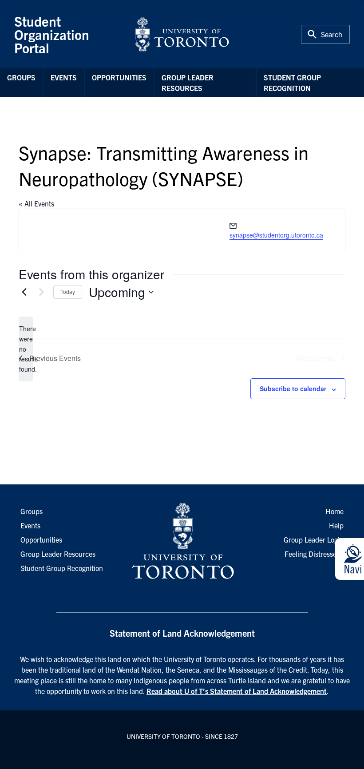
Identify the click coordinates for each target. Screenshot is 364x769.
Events (64, 77)
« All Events (36, 203)
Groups (21, 77)
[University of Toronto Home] (182, 34)
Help (336, 525)
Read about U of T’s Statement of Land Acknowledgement (236, 690)
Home (334, 511)
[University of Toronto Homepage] (182, 541)
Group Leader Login (314, 539)
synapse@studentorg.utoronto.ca (276, 234)
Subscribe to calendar (293, 388)
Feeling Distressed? (314, 553)
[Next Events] (41, 292)
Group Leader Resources (188, 82)
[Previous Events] (24, 292)
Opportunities (119, 77)
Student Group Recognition (292, 82)
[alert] (26, 349)
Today (67, 291)
